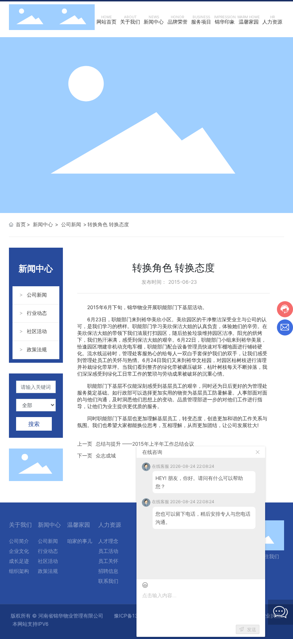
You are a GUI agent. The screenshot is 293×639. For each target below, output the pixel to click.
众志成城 (106, 455)
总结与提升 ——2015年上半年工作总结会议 (145, 444)
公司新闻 (71, 224)
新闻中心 (43, 224)
